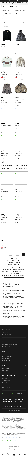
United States (15, 448)
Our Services (6, 329)
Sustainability (6, 380)
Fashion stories (6, 387)
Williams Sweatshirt (8, 259)
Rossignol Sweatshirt (13, 273)
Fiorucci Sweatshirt (13, 264)
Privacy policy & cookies (13, 410)
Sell (3, 351)
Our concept (5, 332)
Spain (24, 448)
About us (4, 378)
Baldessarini (19, 259)
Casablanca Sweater (13, 260)
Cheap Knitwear (6, 270)
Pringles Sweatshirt (18, 271)
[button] (25, 6)
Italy (14, 449)
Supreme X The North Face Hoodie (14, 277)
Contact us (5, 371)
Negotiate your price (6, 165)
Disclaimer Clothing (13, 262)
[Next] (17, 254)
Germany (20, 448)
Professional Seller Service (9, 361)
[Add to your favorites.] (12, 45)
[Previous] (10, 254)
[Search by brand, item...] (2, 6)
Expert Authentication (22, 165)
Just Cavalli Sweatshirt (13, 268)
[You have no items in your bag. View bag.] (25, 6)
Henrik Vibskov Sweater (13, 266)
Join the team (6, 385)
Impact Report (6, 383)
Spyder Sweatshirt (19, 275)
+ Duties (19, 50)
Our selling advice (7, 356)
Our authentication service (9, 344)
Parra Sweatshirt (6, 271)
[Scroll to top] (23, 254)
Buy (3, 339)
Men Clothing (15, 10)
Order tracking (6, 342)
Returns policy (6, 346)
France (3, 448)
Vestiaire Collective (8, 375)
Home (3, 10)
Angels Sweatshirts (18, 270)
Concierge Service (7, 334)
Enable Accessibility (14, 1)
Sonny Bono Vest (7, 275)
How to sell (5, 354)
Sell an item (5, 358)
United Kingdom (8, 448)
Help (3, 365)
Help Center (5, 368)
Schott (8, 10)
